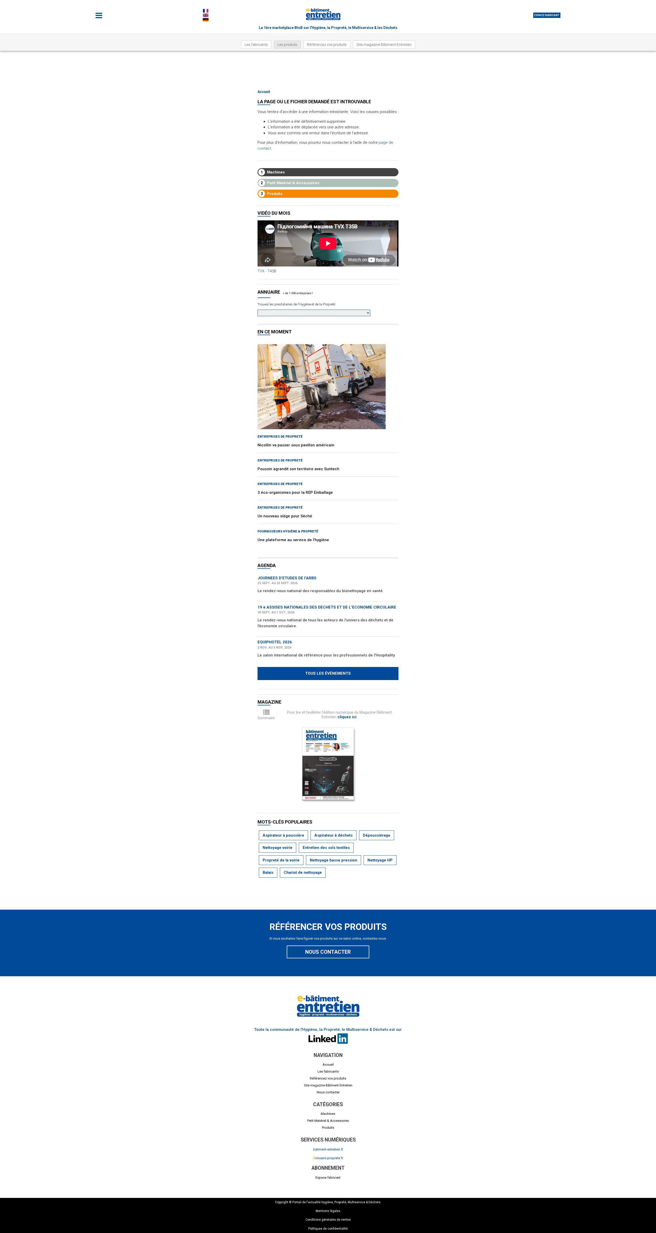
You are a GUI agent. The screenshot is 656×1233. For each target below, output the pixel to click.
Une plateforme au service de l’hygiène (293, 540)
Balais (268, 872)
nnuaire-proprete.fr (328, 1158)
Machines (273, 172)
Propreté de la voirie (281, 860)
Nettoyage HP (380, 860)
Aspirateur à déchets (333, 835)
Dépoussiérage (376, 835)
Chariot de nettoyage (303, 872)
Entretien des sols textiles (326, 847)
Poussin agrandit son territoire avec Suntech (298, 469)
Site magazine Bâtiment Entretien (384, 45)
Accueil (264, 92)
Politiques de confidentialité (328, 1228)
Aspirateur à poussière (283, 835)
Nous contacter (328, 952)
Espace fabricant (546, 15)
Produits (272, 193)
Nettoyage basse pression (333, 860)
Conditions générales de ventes (328, 1219)
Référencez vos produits (327, 45)
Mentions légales (328, 1211)
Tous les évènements (328, 673)
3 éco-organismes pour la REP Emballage (295, 492)
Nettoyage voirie (277, 847)
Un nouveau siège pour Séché (285, 516)
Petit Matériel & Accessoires (290, 183)
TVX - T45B (267, 271)
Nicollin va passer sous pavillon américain (296, 445)
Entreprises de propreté (280, 436)
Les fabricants (256, 45)
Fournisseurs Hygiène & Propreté (288, 531)
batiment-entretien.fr (328, 1149)
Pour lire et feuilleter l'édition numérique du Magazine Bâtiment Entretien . (339, 714)
